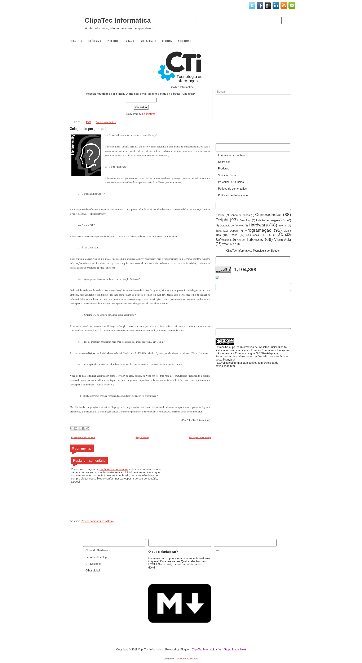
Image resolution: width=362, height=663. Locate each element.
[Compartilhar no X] (80, 428)
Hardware (258, 224)
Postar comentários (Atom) (97, 521)
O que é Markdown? (163, 551)
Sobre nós (219, 20)
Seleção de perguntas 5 (88, 128)
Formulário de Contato (231, 155)
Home (203, 20)
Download (245, 220)
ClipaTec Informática (118, 20)
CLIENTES (167, 41)
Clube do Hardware (96, 550)
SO (280, 235)
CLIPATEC (76, 41)
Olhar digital (92, 570)
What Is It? (229, 244)
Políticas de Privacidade (233, 195)
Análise (220, 215)
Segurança (252, 235)
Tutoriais (254, 239)
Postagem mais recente (83, 437)
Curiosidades (268, 214)
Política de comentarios (114, 469)
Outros (234, 230)
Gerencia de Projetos (232, 225)
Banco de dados (240, 215)
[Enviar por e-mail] (72, 428)
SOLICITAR (184, 41)
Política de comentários (232, 188)
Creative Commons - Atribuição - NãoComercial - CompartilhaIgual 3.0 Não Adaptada (253, 352)
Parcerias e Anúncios (231, 182)
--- (217, 550)
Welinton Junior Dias (271, 347)
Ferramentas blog (96, 557)
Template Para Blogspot (187, 658)
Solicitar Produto (228, 175)
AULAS (130, 41)
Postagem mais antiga (200, 437)
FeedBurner (149, 113)
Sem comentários (106, 122)
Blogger (274, 250)
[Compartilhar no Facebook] (84, 428)
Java (218, 230)
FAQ (88, 122)
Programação (258, 230)
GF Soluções (93, 563)
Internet (283, 225)
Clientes (253, 20)
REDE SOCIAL (148, 41)
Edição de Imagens (268, 220)
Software (222, 240)
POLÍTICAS (95, 41)
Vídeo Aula (282, 240)
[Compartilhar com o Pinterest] (88, 428)
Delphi (222, 219)
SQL (239, 240)
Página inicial (142, 437)
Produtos (271, 20)
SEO (268, 235)
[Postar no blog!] (76, 428)
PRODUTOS (113, 41)
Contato (237, 20)
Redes (233, 235)
